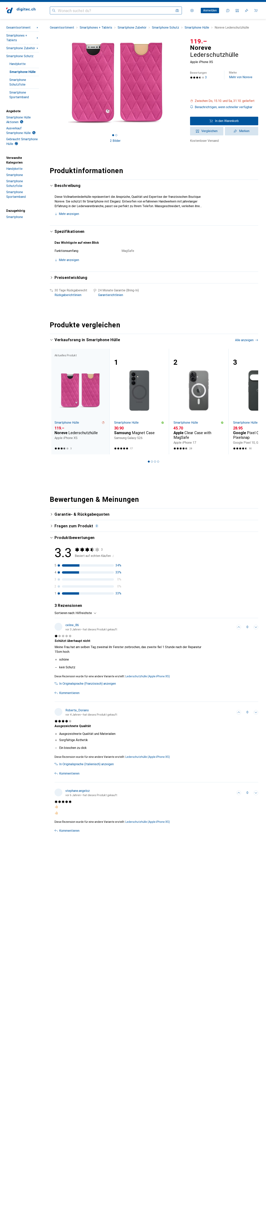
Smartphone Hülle (22, 72)
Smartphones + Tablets (16, 38)
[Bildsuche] (177, 10)
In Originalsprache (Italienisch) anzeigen (86, 764)
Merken (244, 131)
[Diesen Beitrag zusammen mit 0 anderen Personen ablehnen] (256, 627)
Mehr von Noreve (240, 75)
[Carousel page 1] (113, 135)
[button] (224, 101)
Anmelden (210, 10)
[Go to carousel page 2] (152, 462)
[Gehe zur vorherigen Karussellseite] (57, 401)
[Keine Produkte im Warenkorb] (256, 10)
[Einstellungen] (192, 10)
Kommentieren (69, 693)
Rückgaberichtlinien (68, 295)
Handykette (17, 64)
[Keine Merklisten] (246, 10)
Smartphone (14, 175)
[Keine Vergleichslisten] (237, 10)
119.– (198, 41)
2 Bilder (115, 141)
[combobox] (85, 613)
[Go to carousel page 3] (155, 462)
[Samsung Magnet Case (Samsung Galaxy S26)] (139, 401)
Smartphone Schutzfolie (17, 82)
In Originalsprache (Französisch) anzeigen (87, 683)
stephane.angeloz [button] (77, 791)
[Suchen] (54, 10)
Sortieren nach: (65, 613)
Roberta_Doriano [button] (77, 710)
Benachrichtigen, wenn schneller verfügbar (223, 107)
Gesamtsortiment (18, 27)
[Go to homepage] (20, 10)
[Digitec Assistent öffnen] (228, 10)
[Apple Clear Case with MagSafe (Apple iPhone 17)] (198, 401)
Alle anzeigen (244, 340)
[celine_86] (86, 627)
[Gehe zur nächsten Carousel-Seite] (251, 401)
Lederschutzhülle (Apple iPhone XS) (147, 676)
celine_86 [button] (72, 625)
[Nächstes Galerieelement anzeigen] (181, 83)
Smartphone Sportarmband (19, 95)
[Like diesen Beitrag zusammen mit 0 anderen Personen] (238, 627)
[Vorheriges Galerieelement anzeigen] (49, 83)
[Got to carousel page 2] (116, 135)
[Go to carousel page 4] (158, 462)
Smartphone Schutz (19, 56)
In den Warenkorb (227, 121)
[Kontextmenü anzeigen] (230, 627)
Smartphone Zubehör (20, 48)
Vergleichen (209, 131)
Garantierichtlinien (110, 295)
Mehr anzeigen (69, 214)
